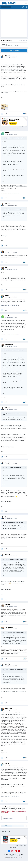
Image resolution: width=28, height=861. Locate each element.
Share (7, 825)
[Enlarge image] (16, 496)
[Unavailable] (4, 106)
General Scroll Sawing (16, 45)
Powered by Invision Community (14, 858)
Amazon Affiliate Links (22, 126)
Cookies (21, 854)
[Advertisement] (14, 23)
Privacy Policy (7, 854)
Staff (18, 856)
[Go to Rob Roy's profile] (2, 133)
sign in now (8, 809)
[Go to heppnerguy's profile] (2, 709)
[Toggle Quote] (3, 138)
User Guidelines (12, 856)
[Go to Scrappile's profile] (2, 605)
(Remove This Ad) (14, 128)
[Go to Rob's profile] (2, 268)
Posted (11, 57)
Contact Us (14, 854)
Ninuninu (4, 44)
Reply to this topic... (8, 818)
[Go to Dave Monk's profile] (2, 252)
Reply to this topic (14, 50)
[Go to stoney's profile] (2, 764)
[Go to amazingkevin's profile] (2, 345)
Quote (6, 113)
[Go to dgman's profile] (2, 296)
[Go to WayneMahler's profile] (2, 628)
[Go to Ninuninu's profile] (2, 56)
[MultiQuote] (2, 114)
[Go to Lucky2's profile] (2, 316)
